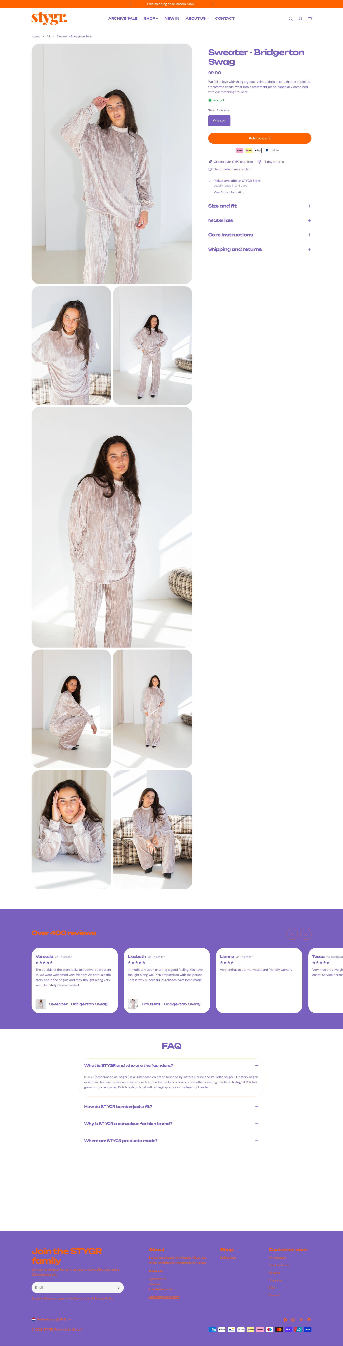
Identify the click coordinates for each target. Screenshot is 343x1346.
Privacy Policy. (104, 1298)
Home (36, 36)
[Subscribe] (118, 1288)
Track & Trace (279, 1265)
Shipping (275, 1280)
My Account (277, 1258)
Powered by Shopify (68, 1329)
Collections (228, 1258)
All (48, 36)
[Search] (291, 19)
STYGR (48, 1329)
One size (219, 121)
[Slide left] (292, 934)
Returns (274, 1273)
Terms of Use (82, 1298)
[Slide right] (305, 934)
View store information (229, 192)
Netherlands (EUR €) (52, 1319)
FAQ (272, 1288)
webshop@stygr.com (164, 1297)
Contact (274, 1295)
